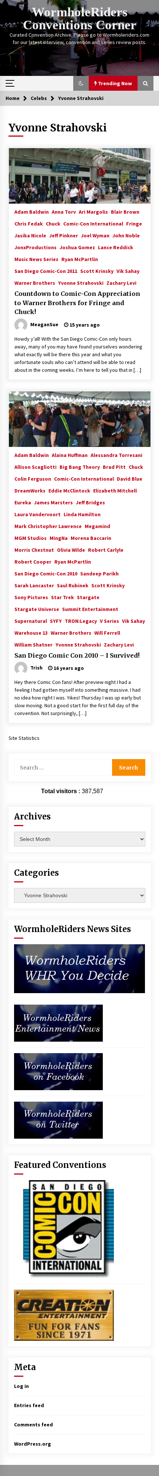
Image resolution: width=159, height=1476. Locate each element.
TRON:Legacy (81, 621)
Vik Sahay (127, 271)
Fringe (134, 223)
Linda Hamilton (82, 514)
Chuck (53, 223)
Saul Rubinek (72, 585)
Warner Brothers (34, 282)
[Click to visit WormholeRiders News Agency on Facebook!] (58, 1071)
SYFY (56, 621)
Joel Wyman (95, 235)
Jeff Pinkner (63, 235)
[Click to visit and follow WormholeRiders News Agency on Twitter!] (58, 1119)
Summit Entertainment (90, 609)
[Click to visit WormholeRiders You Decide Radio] (79, 968)
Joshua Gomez (77, 247)
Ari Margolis (93, 211)
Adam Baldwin (31, 211)
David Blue (129, 478)
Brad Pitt (114, 467)
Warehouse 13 (31, 632)
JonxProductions (35, 247)
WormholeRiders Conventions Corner (79, 18)
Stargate (88, 597)
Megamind (97, 526)
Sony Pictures (31, 597)
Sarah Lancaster (34, 585)
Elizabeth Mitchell (115, 490)
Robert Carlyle (106, 549)
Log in (21, 1386)
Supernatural (30, 621)
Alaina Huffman (70, 455)
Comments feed (33, 1424)
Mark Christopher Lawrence (48, 526)
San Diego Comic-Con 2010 (45, 573)
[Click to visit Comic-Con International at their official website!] (64, 1228)
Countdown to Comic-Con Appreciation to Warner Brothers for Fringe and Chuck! (77, 302)
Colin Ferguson (32, 478)
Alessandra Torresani (116, 455)
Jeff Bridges (90, 502)
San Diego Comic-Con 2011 (45, 271)
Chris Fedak (28, 223)
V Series (109, 621)
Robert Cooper (32, 561)
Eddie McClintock (69, 490)
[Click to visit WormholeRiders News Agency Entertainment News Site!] (58, 1022)
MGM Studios (30, 538)
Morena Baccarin (91, 538)
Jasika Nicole (30, 235)
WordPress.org (32, 1443)
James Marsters (53, 502)
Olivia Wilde (71, 549)
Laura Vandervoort (37, 514)
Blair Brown (125, 211)
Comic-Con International (93, 223)
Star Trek (62, 597)
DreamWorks (29, 490)
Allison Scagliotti (35, 467)
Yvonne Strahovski (81, 282)
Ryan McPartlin (79, 259)
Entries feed (29, 1405)
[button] (81, 83)
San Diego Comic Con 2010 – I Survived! (77, 655)
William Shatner (33, 644)
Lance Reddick (115, 247)
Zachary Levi (121, 282)
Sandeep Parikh (99, 573)
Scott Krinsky (97, 271)
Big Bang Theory (80, 467)
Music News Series (36, 259)
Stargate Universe (36, 609)
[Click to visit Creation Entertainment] (64, 1315)
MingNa (59, 538)
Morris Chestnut (34, 549)
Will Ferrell (107, 632)
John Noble (126, 235)
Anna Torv (64, 211)
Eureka (22, 502)
